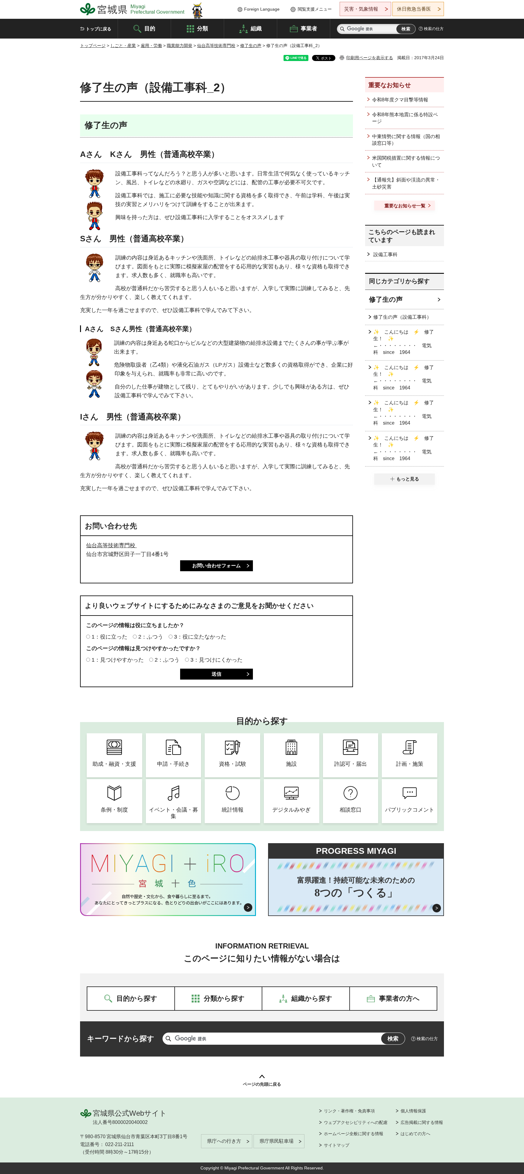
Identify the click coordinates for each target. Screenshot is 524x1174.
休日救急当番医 (414, 9)
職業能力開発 (179, 45)
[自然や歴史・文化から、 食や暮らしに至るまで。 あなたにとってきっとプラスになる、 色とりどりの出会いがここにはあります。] (168, 899)
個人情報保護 (413, 1110)
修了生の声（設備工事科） (402, 317)
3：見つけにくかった (216, 660)
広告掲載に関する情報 (422, 1122)
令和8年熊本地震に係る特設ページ (405, 118)
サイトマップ (336, 1145)
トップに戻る (98, 28)
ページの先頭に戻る (262, 1084)
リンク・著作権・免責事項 (349, 1110)
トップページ (93, 45)
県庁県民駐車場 (277, 1141)
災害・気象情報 (361, 9)
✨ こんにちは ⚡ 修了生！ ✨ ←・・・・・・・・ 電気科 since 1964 (403, 342)
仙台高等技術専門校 (216, 45)
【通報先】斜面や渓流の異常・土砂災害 (406, 183)
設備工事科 (385, 254)
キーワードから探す (120, 1038)
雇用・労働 (151, 45)
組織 (256, 28)
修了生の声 (250, 45)
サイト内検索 (342, 29)
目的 (149, 28)
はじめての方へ (415, 1133)
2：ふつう (150, 637)
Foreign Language (262, 9)
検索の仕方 (434, 28)
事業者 (309, 28)
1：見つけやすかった (118, 660)
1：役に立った (109, 637)
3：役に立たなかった (200, 637)
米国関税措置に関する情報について (406, 161)
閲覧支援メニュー (315, 9)
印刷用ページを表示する (369, 57)
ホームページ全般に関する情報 (353, 1133)
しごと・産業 (123, 45)
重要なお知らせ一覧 (405, 205)
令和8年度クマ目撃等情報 (400, 99)
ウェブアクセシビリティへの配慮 (356, 1122)
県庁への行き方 (224, 1141)
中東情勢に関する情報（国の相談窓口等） (406, 140)
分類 (202, 28)
